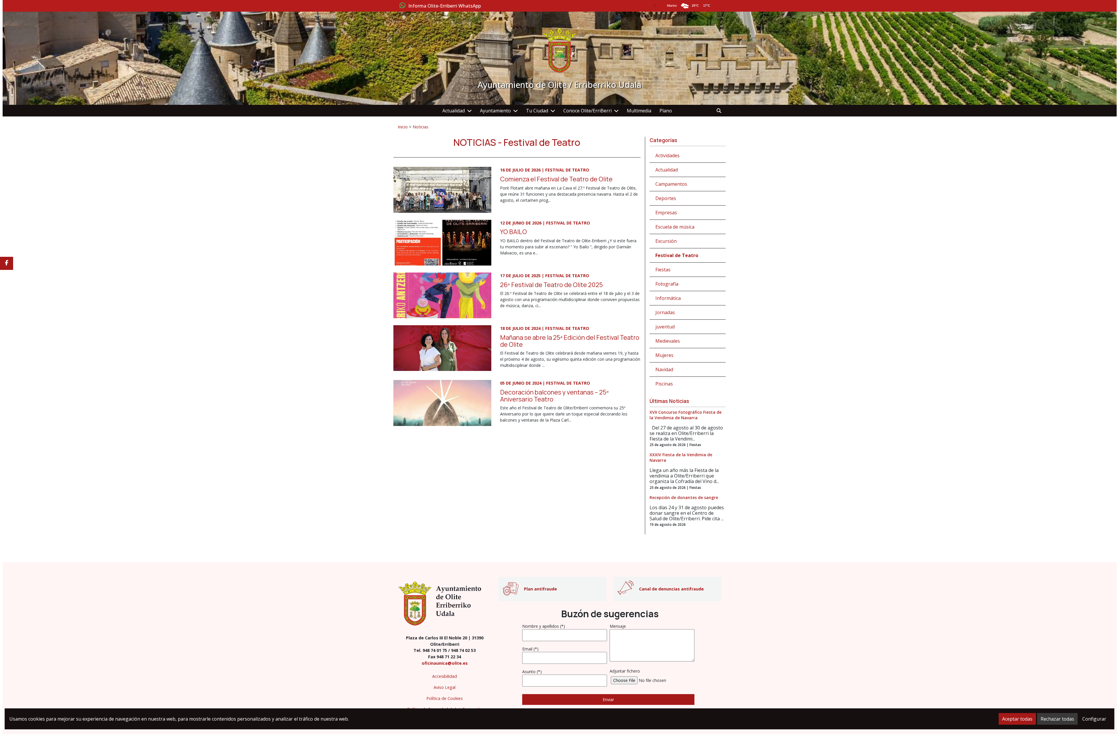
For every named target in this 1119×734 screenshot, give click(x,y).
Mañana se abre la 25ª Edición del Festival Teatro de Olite (569, 341)
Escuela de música (674, 227)
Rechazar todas (1057, 719)
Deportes (665, 198)
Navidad (664, 369)
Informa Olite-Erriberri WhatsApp (444, 6)
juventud (665, 326)
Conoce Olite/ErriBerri (587, 110)
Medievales (667, 341)
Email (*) (530, 649)
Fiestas (663, 269)
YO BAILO (513, 231)
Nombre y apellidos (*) (543, 626)
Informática (668, 298)
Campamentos (671, 184)
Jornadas (665, 312)
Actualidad (453, 110)
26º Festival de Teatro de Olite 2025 (551, 284)
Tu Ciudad (537, 110)
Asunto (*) (532, 671)
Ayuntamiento (495, 110)
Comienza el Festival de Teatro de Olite (556, 179)
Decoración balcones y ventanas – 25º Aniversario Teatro (554, 395)
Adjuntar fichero (625, 671)
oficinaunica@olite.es (445, 663)
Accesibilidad (444, 676)
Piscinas (664, 384)
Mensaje (618, 626)
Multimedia (639, 110)
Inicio (403, 127)
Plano (665, 110)
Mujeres (664, 355)
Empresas (666, 212)
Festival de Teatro (676, 255)
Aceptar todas (1017, 719)
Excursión (666, 241)
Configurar (1094, 719)
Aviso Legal (444, 687)
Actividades (667, 155)
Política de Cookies (444, 698)
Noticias (420, 127)
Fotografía (666, 284)
